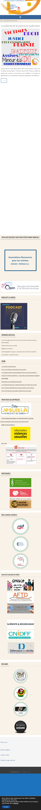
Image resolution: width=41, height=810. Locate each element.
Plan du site (3, 742)
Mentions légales (5, 750)
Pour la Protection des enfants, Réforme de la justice (16, 391)
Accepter (6, 807)
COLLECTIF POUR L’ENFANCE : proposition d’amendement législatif (20, 375)
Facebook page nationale (7, 760)
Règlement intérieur (7, 348)
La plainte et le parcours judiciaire (20, 26)
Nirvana (21, 772)
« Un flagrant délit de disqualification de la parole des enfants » (19, 372)
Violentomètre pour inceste (9, 345)
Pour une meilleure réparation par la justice (13, 369)
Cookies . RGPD (4, 755)
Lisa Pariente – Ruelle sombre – (10, 355)
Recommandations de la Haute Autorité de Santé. (14, 421)
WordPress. (27, 772)
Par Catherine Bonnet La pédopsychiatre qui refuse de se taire (19, 385)
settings (15, 803)
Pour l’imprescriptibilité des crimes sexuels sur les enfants (17, 388)
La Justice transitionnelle (8, 366)
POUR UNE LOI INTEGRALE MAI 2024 (11, 382)
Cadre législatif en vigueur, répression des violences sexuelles (18, 352)
